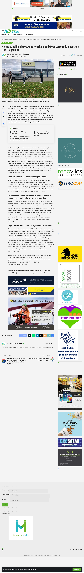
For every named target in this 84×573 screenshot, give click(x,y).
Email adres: (5, 499)
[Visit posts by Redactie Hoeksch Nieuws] (4, 344)
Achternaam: (6, 494)
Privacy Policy (23, 569)
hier (23, 273)
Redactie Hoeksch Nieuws (14, 54)
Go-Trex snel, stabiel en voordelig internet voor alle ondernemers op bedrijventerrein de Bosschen (20, 138)
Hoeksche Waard (7, 42)
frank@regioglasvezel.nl (19, 264)
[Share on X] (69, 55)
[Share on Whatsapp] (33, 335)
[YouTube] (81, 550)
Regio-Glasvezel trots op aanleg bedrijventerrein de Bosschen (41, 133)
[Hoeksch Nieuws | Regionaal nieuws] (11, 31)
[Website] (49, 343)
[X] (79, 550)
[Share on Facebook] (67, 55)
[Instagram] (53, 343)
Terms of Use (32, 569)
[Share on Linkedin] (37, 335)
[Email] (45, 335)
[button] (77, 569)
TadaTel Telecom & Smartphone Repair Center (19, 132)
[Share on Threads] (41, 335)
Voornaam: (5, 490)
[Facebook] (51, 343)
